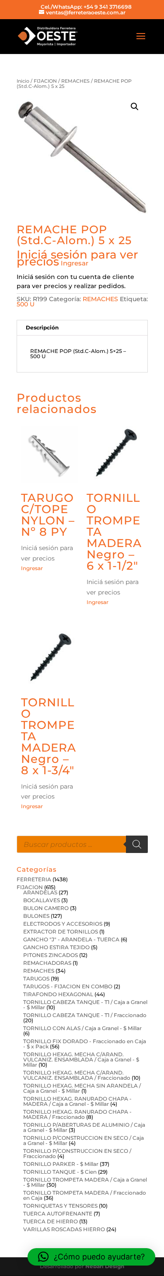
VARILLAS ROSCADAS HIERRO (64, 1229)
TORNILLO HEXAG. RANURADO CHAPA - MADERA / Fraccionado (77, 1114)
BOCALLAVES (41, 900)
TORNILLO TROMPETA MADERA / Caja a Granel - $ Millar (85, 1182)
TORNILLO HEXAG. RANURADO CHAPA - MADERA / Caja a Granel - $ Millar (77, 1101)
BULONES (36, 916)
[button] (135, 106)
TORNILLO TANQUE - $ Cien (60, 1172)
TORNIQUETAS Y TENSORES (60, 1205)
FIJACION (45, 81)
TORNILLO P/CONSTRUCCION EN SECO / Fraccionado (77, 1153)
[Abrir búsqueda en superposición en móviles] (82, 844)
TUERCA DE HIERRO (50, 1221)
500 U (26, 304)
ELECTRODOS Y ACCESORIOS (62, 923)
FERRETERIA (34, 879)
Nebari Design (104, 1266)
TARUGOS (36, 978)
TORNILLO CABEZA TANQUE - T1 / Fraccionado (85, 1015)
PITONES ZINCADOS (50, 955)
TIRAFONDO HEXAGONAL (58, 994)
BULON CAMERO (46, 908)
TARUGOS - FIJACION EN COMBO (67, 986)
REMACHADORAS (47, 963)
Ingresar (74, 263)
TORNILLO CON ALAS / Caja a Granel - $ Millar (82, 1028)
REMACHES (75, 81)
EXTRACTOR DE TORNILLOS (60, 931)
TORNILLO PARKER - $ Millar (60, 1164)
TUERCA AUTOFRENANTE (57, 1213)
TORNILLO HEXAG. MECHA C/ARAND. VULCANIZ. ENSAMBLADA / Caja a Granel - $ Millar (81, 1059)
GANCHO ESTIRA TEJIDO (56, 947)
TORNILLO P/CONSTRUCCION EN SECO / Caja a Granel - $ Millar (83, 1140)
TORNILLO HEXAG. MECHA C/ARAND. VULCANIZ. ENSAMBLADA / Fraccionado (76, 1075)
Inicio (23, 81)
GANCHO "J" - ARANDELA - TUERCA (71, 939)
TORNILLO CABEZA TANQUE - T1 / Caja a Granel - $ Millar (85, 1005)
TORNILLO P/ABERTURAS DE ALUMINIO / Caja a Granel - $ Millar (84, 1127)
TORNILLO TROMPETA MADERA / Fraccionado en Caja (84, 1195)
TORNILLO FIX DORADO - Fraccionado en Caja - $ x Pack (84, 1044)
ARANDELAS (40, 892)
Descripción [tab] (42, 327)
